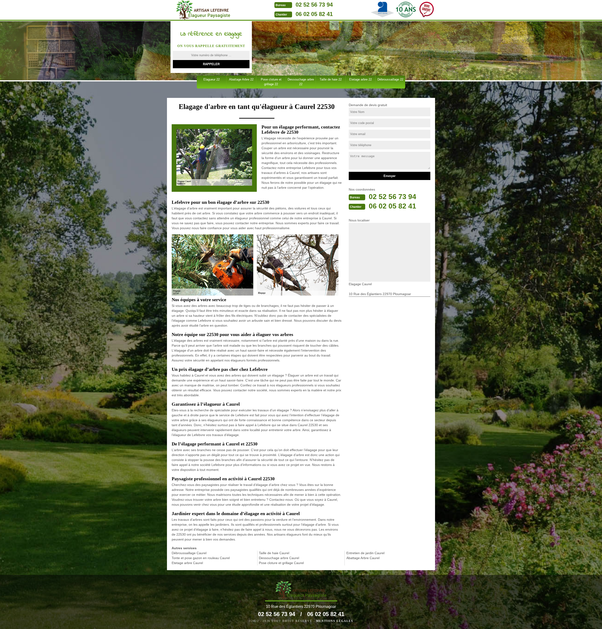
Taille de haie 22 (331, 79)
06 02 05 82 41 (314, 14)
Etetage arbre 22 (360, 79)
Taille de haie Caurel (274, 553)
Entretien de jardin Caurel (365, 553)
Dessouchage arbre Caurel (279, 558)
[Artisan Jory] (203, 10)
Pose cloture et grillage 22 (271, 82)
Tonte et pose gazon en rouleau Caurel (201, 558)
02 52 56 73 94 (314, 4)
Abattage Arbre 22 (241, 79)
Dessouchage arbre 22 (301, 82)
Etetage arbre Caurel (187, 563)
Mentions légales (334, 621)
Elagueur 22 (211, 79)
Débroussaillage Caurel (189, 553)
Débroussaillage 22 (390, 79)
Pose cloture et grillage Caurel (281, 563)
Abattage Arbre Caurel (363, 558)
